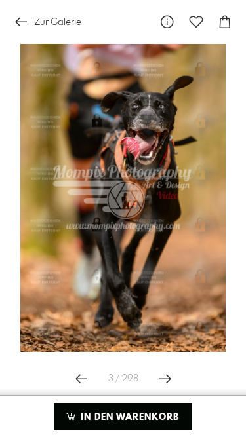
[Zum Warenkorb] (225, 22)
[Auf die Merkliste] (196, 22)
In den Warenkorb (128, 417)
